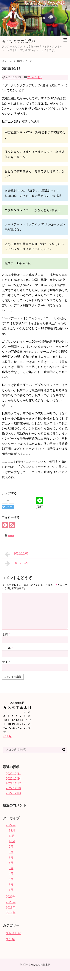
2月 (11, 884)
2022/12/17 (13, 783)
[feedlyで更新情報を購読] (5, 525)
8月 (11, 852)
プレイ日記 (34, 77)
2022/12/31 (13, 773)
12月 (12, 830)
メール (7, 648)
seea (11, 535)
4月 (11, 873)
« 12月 (7, 736)
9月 (11, 846)
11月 (12, 835)
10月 (12, 841)
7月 (11, 857)
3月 (11, 879)
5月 (11, 868)
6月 (11, 862)
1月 (11, 889)
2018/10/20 (21, 563)
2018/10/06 (21, 553)
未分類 (10, 939)
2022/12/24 (13, 778)
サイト (6, 661)
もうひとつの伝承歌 (18, 41)
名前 (6, 634)
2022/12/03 (13, 793)
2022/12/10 (13, 788)
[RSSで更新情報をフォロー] (12, 525)
